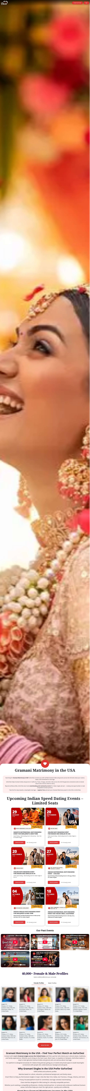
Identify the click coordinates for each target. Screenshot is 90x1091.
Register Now (19, 842)
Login (86, 2)
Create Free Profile (77, 2)
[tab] (39, 983)
